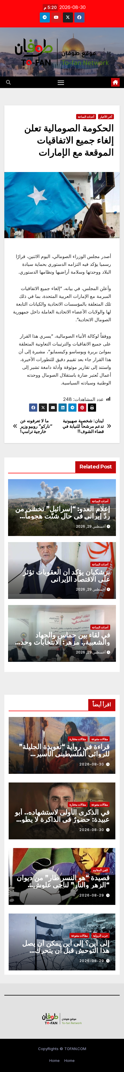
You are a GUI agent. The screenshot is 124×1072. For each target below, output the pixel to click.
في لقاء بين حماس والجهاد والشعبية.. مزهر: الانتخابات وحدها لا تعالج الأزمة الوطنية (62, 642)
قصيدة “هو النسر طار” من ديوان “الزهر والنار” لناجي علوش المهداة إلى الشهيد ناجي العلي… (63, 884)
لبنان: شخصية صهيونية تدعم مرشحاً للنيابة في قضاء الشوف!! (83, 426)
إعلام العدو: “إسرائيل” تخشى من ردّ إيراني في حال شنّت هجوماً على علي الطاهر (62, 516)
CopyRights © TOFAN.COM (62, 1048)
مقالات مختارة (77, 739)
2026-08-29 (91, 895)
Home (69, 1060)
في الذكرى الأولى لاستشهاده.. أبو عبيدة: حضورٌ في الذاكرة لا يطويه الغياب (62, 819)
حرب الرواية (100, 935)
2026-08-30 (91, 764)
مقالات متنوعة (99, 739)
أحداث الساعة (86, 116)
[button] (8, 82)
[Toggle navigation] (61, 82)
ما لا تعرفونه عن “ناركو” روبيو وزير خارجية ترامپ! (36, 426)
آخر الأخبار (106, 116)
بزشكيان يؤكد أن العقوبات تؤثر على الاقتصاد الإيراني (66, 575)
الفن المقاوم (100, 870)
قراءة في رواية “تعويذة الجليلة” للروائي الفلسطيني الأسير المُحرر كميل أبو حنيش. (64, 753)
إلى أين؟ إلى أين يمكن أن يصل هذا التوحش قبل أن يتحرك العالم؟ (66, 950)
